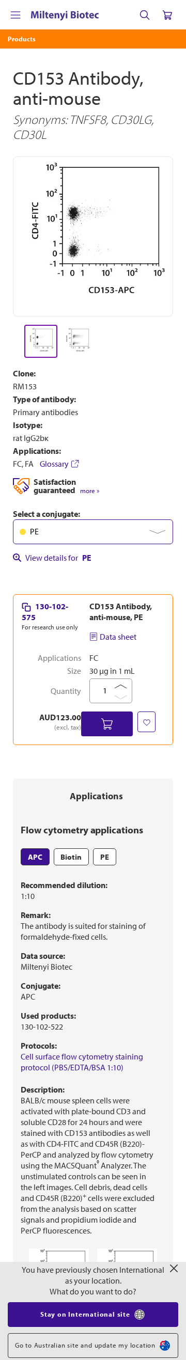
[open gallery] (93, 236)
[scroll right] (173, 341)
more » (89, 490)
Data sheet (118, 636)
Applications (96, 796)
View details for (58, 557)
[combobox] (93, 531)
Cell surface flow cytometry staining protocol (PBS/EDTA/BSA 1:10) (82, 1061)
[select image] (40, 341)
